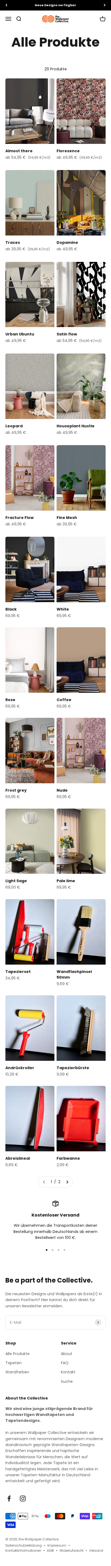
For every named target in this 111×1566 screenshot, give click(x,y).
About (66, 1353)
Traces (12, 242)
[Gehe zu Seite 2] (67, 1182)
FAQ (64, 1363)
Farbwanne (68, 1158)
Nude (62, 790)
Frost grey (16, 790)
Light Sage (16, 881)
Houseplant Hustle (76, 426)
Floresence (68, 151)
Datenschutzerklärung (23, 1545)
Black (11, 609)
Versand (96, 1550)
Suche (67, 1381)
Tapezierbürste (73, 1067)
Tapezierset (18, 971)
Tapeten (13, 1363)
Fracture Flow (19, 517)
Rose (10, 699)
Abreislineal (17, 1158)
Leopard (14, 426)
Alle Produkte (17, 1353)
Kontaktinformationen (23, 1550)
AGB (50, 1550)
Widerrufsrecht (72, 1550)
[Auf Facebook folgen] (9, 1498)
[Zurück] (6, 5)
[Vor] (105, 5)
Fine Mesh (67, 517)
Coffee (64, 699)
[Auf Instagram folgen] (22, 1498)
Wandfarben (17, 1372)
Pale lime (66, 881)
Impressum (56, 1545)
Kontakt (68, 1372)
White (63, 609)
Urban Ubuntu (19, 334)
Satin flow (67, 334)
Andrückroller (19, 1067)
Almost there (19, 151)
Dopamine (67, 242)
